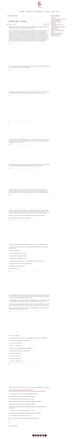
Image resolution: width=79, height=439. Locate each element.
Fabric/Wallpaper (38, 11)
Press (48, 11)
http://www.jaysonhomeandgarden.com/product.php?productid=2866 (25, 401)
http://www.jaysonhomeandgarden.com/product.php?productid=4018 (25, 413)
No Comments (48, 24)
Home (57, 11)
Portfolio (22, 11)
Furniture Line (29, 11)
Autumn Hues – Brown (17, 21)
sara (16, 24)
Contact (53, 11)
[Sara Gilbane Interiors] (39, 4)
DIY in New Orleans (55, 29)
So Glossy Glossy (55, 35)
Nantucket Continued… (56, 21)
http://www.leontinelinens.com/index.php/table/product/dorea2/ (24, 418)
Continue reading (13, 425)
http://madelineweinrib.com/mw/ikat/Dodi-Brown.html (22, 396)
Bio (45, 11)
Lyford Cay (53, 17)
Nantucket (53, 23)
